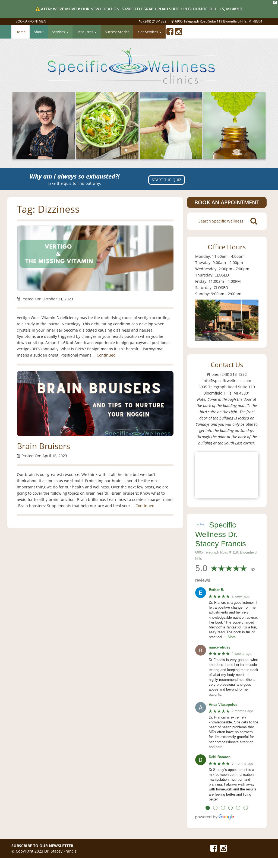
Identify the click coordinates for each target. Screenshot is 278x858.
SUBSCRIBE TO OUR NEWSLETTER (42, 845)
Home (20, 31)
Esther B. (216, 590)
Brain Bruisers (43, 446)
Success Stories (117, 31)
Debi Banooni (220, 757)
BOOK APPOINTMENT (31, 21)
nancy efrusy (219, 647)
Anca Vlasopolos (223, 705)
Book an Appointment (226, 202)
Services (59, 31)
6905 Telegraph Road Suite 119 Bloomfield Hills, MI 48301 (219, 21)
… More (229, 637)
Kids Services (148, 31)
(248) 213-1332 (154, 21)
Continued (106, 355)
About (39, 31)
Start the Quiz (166, 179)
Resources (85, 31)
